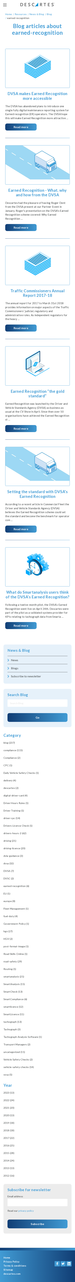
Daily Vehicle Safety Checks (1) (21, 772)
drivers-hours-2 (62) (14, 833)
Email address (15, 1196)
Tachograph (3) (12, 1029)
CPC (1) (7, 765)
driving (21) (9, 840)
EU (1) (6, 893)
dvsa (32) (8, 863)
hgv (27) (8, 931)
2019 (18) (8, 1122)
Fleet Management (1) (16, 908)
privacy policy (26, 1210)
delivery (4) (9, 780)
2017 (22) (8, 1137)
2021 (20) (8, 1107)
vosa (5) (7, 1074)
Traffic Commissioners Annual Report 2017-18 (37, 293)
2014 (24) (8, 1160)
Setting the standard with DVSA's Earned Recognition (37, 494)
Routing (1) (9, 968)
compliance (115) (13, 750)
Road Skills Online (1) (15, 953)
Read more (21, 127)
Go (38, 717)
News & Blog (19, 650)
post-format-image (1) (16, 946)
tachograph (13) (12, 1021)
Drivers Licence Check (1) (18, 825)
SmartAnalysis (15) (14, 984)
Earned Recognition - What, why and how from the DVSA (37, 192)
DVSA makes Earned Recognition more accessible (38, 96)
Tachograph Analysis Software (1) (22, 1036)
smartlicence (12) (13, 1006)
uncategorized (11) (14, 1051)
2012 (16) (8, 1175)
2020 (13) (8, 1115)
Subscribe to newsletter (26, 676)
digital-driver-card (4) (15, 795)
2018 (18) (8, 1130)
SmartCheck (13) (12, 991)
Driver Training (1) (13, 810)
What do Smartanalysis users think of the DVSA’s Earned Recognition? (37, 594)
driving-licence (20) (14, 848)
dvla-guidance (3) (13, 855)
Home (6, 1258)
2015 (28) (8, 1152)
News (14, 660)
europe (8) (9, 901)
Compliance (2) (11, 757)
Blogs (14, 668)
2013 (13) (8, 1168)
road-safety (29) (12, 961)
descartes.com (11, 1274)
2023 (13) (8, 1092)
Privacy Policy (11, 1262)
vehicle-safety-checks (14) (18, 1067)
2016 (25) (8, 1145)
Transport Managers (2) (17, 1044)
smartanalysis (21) (13, 976)
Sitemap (8, 1270)
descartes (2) (11, 787)
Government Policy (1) (16, 923)
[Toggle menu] (5, 5)
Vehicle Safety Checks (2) (18, 1059)
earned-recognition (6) (16, 885)
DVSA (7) (8, 870)
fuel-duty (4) (10, 916)
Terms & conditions (14, 1266)
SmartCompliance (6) (15, 999)
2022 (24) (8, 1100)
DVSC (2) (8, 878)
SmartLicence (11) (13, 1014)
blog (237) (9, 742)
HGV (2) (8, 938)
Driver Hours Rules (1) (16, 803)
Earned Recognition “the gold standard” (37, 393)
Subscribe (37, 1224)
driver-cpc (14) (11, 818)
